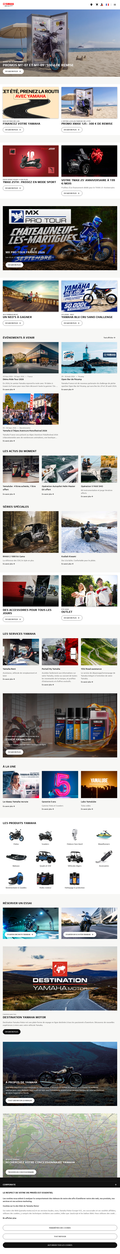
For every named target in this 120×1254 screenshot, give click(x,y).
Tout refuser (60, 1236)
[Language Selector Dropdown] (107, 4)
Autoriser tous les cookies (60, 1245)
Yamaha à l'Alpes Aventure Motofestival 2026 (25, 430)
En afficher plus (9, 1218)
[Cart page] (97, 4)
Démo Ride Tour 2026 (13, 379)
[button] (114, 4)
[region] (60, 1221)
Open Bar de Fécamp (71, 379)
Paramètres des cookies (60, 1228)
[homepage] (8, 5)
